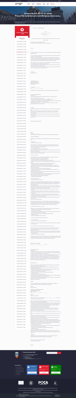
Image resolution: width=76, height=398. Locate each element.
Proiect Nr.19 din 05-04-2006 (21, 279)
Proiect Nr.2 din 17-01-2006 (21, 324)
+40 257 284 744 (26, 356)
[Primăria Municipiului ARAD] (19, 3)
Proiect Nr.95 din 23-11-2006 (21, 78)
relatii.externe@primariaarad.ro (30, 358)
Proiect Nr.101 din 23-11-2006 (21, 62)
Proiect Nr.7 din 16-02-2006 (21, 311)
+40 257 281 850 (31, 355)
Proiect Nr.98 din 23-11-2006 (21, 70)
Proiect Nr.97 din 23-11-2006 (21, 73)
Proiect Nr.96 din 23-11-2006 (21, 75)
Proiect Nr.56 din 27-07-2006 (21, 181)
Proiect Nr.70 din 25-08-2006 (21, 144)
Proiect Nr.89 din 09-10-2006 (21, 94)
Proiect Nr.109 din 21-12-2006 (21, 41)
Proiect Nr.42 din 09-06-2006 (21, 218)
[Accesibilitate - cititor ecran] (60, 4)
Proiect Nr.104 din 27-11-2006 (21, 54)
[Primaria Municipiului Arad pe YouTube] (59, 1)
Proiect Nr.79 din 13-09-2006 (21, 120)
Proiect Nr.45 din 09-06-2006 (21, 210)
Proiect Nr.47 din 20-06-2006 (21, 205)
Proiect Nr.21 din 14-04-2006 (21, 274)
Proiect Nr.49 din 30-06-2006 (21, 200)
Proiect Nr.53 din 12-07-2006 (21, 189)
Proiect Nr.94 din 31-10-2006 (21, 81)
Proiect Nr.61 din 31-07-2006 (21, 168)
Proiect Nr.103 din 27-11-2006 (21, 57)
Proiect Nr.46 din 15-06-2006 (21, 208)
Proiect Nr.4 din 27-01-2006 (21, 319)
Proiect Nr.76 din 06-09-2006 (21, 128)
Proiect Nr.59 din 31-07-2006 (21, 173)
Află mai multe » (23, 396)
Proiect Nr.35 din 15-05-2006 (21, 237)
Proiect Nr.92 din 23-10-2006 (21, 86)
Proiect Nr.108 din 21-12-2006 (21, 44)
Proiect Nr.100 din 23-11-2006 (21, 65)
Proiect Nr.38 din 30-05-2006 (21, 229)
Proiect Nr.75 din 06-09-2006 (21, 131)
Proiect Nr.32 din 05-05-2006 (21, 245)
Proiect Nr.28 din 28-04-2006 (21, 255)
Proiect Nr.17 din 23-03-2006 (21, 284)
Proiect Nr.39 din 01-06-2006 (21, 226)
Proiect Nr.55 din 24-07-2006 (21, 184)
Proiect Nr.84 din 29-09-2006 (21, 107)
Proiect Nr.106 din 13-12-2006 (21, 49)
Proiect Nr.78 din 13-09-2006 (21, 123)
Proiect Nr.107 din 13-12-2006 (21, 46)
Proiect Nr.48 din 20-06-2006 (21, 202)
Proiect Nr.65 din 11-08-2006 (21, 157)
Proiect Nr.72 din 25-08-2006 (21, 139)
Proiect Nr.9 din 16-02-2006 (21, 308)
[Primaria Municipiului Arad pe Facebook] (58, 1)
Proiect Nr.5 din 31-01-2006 (21, 316)
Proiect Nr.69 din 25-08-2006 (21, 147)
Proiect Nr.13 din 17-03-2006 (21, 295)
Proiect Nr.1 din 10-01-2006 (21, 327)
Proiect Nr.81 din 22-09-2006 (21, 115)
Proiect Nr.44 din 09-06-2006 (21, 213)
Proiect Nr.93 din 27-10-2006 (21, 83)
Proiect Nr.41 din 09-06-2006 (21, 221)
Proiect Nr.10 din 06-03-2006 (21, 303)
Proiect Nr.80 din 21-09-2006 (21, 118)
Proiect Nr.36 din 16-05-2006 (21, 234)
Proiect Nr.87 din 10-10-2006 (21, 99)
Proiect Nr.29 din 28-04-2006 (21, 253)
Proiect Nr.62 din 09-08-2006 (21, 165)
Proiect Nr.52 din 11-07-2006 (21, 192)
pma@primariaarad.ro (28, 357)
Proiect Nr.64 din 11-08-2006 (21, 160)
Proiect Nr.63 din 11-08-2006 (21, 163)
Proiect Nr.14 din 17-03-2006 (21, 292)
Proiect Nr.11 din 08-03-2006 (21, 300)
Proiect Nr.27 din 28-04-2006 (21, 258)
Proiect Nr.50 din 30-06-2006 (21, 197)
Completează (44, 372)
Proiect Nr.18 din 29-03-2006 (21, 282)
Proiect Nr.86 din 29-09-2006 (21, 102)
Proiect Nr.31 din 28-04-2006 (21, 247)
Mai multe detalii (32, 372)
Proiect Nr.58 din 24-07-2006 (21, 176)
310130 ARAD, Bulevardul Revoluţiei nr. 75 (31, 354)
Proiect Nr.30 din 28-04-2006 (21, 250)
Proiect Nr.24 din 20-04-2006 (21, 266)
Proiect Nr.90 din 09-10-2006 (21, 91)
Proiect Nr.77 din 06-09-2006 (21, 126)
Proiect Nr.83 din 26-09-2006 (21, 110)
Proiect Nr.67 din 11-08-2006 (21, 152)
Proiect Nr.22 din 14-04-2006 (21, 271)
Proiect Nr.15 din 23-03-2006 (21, 290)
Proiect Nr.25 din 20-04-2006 (21, 263)
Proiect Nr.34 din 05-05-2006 (21, 239)
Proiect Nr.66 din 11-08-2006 (21, 155)
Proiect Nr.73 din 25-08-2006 (21, 136)
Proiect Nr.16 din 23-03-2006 (21, 287)
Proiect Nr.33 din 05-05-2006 (21, 242)
